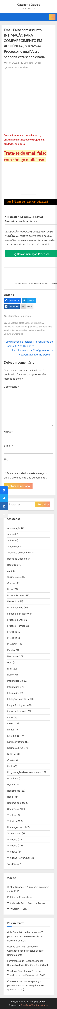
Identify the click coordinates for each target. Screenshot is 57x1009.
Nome (8, 431)
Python (11, 784)
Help (9, 662)
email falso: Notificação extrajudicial (25, 323)
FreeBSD (12, 631)
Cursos (11, 583)
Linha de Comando (17, 711)
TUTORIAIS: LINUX (17, 909)
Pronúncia (12, 778)
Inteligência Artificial (18, 699)
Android (11, 534)
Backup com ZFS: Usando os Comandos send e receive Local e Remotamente (25, 950)
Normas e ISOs (15, 747)
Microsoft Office (15, 741)
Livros (10, 723)
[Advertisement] (28, 103)
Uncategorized (15, 827)
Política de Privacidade (19, 897)
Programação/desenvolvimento (24, 772)
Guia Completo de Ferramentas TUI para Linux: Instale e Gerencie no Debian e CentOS (26, 936)
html (9, 668)
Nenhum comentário (17, 67)
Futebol (11, 650)
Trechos (11, 815)
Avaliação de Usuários (19, 552)
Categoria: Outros (32, 62)
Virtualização (14, 833)
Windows (12, 839)
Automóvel (13, 546)
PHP (9, 766)
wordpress (13, 864)
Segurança (25, 316)
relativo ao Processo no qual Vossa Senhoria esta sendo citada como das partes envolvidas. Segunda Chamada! (28, 330)
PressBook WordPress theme (34, 1005)
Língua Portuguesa (17, 705)
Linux (10, 717)
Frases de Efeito (16, 619)
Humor (11, 674)
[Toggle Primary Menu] (52, 17)
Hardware (12, 656)
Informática (13, 316)
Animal (11, 540)
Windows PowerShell (18, 857)
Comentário (11, 386)
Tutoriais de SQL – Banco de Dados (26, 903)
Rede (10, 796)
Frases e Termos (16, 625)
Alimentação (14, 528)
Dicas (10, 589)
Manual (11, 729)
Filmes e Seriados (17, 613)
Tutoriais (12, 821)
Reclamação (13, 790)
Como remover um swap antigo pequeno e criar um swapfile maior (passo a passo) (26, 985)
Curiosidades (14, 577)
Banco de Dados (16, 558)
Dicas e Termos (15, 595)
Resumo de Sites (16, 802)
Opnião (11, 760)
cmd (9, 571)
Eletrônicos (13, 601)
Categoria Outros (28, 4)
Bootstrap (12, 564)
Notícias (11, 754)
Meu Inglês (13, 735)
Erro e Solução (15, 607)
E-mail (8, 445)
